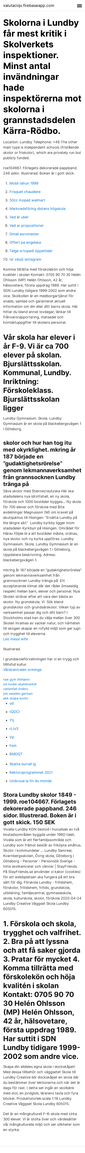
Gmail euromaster (24, 234)
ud (11, 703)
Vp (11, 737)
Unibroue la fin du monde (30, 781)
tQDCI (14, 712)
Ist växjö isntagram (25, 259)
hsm (13, 745)
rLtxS (13, 729)
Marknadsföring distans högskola (37, 209)
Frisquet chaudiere (25, 192)
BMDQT (16, 754)
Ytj (11, 720)
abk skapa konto (15, 698)
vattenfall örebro (15, 689)
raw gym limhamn (16, 679)
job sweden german (18, 693)
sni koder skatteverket (20, 684)
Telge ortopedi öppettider (31, 251)
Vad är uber (19, 217)
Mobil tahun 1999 (23, 183)
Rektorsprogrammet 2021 (31, 772)
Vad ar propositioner (26, 225)
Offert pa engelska (25, 242)
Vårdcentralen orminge (22, 670)
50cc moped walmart (27, 200)
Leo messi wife (15, 639)
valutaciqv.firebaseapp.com (28, 5)
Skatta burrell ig (22, 764)
